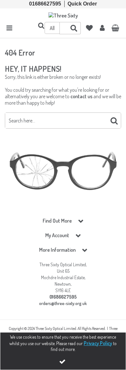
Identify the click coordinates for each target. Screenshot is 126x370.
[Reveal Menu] (9, 28)
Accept (63, 361)
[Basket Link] (115, 28)
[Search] (74, 28)
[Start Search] (114, 120)
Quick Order (82, 3)
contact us (81, 96)
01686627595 (45, 3)
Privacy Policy (98, 343)
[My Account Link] (102, 28)
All (52, 28)
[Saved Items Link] (89, 28)
